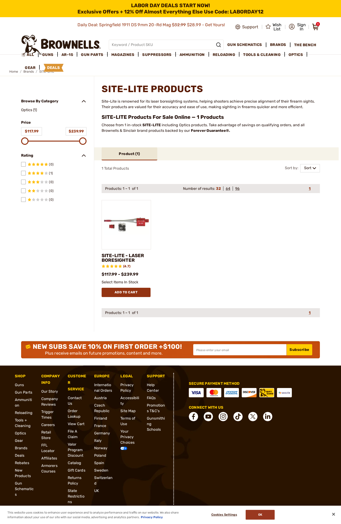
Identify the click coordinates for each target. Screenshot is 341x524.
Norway (101, 448)
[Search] (218, 45)
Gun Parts (23, 392)
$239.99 (76, 131)
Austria (100, 398)
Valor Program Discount (76, 450)
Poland (100, 455)
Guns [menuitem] (48, 54)
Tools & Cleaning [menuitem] (262, 54)
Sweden (101, 470)
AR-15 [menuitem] (67, 54)
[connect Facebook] (193, 416)
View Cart (76, 424)
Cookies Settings (224, 515)
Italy (98, 440)
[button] (297, 27)
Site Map (128, 411)
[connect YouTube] (208, 416)
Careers (48, 425)
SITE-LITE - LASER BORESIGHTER (123, 257)
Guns (19, 385)
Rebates (22, 463)
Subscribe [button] (299, 349)
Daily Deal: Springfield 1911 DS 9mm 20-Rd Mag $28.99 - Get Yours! (151, 24)
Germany (102, 433)
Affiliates (49, 458)
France (100, 426)
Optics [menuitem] (296, 54)
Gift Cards (76, 470)
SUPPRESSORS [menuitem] (157, 54)
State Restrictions (76, 496)
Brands (21, 448)
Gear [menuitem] (30, 67)
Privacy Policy (152, 517)
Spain (99, 463)
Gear (19, 440)
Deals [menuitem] (53, 67)
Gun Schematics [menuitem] (244, 44)
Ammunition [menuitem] (192, 54)
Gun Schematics (24, 489)
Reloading (23, 413)
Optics (20, 433)
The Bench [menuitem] (305, 45)
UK (96, 490)
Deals (20, 455)
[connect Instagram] (223, 416)
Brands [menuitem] (278, 44)
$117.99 (32, 131)
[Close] (333, 514)
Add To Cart (126, 292)
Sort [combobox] (307, 168)
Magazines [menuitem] (123, 54)
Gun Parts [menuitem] (92, 54)
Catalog (74, 463)
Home (13, 72)
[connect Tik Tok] (238, 416)
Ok (260, 515)
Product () (129, 154)
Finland (100, 418)
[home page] (61, 45)
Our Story (49, 391)
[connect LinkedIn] (267, 416)
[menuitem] (30, 55)
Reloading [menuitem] (224, 54)
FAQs (151, 398)
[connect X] (252, 416)
